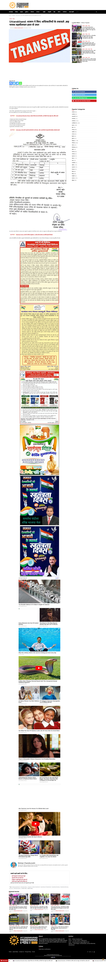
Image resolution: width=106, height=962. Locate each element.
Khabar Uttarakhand (36, 886)
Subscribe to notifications (44, 949)
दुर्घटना (26, 11)
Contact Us (21, 951)
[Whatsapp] (20, 83)
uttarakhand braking (56, 886)
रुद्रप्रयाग (73, 167)
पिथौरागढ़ (73, 147)
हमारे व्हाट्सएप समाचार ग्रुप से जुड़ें (18, 876)
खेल (54, 11)
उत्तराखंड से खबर (24, 888)
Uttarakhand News (17, 888)
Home (10, 951)
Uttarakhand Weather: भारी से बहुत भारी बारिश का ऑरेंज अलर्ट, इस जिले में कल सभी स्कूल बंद (18, 919)
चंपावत (73, 129)
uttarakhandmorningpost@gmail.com (80, 942)
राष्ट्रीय (44, 11)
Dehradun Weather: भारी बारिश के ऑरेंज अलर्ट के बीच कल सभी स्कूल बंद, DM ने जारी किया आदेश (60, 899)
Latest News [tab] (76, 22)
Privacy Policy (28, 951)
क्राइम (21, 11)
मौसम (16, 11)
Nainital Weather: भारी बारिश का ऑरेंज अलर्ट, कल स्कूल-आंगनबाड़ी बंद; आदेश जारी (39, 899)
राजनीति (73, 162)
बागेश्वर (14, 925)
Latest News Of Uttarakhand (46, 886)
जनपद (37, 11)
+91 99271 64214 (76, 940)
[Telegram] (17, 83)
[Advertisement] (39, 71)
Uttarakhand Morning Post (54, 954)
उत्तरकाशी (73, 116)
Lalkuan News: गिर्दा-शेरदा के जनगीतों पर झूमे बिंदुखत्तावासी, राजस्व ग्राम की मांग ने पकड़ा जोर (60, 919)
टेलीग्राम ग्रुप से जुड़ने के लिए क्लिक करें (19, 881)
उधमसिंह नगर (74, 123)
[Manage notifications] (103, 959)
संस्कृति (49, 11)
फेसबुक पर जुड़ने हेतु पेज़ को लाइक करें (19, 879)
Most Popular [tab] (85, 22)
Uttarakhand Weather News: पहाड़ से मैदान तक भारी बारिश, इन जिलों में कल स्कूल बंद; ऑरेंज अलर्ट (18, 899)
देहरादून (14, 18)
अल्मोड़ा (73, 114)
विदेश (73, 171)
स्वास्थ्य (73, 178)
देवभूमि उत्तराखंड (30, 888)
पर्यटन (59, 11)
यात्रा (72, 160)
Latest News (15, 951)
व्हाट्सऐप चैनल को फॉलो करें (17, 877)
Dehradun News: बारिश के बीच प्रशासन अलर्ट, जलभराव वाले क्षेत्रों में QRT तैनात (39, 919)
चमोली (73, 131)
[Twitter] (14, 83)
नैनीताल (34, 905)
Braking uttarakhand (16, 886)
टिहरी (73, 136)
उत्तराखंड (11, 11)
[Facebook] (10, 83)
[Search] (96, 12)
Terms (33, 951)
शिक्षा (18, 925)
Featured (29, 886)
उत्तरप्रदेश (73, 118)
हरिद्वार (73, 180)
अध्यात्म (73, 112)
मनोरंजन (65, 11)
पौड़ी (72, 149)
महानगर (73, 156)
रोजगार (32, 11)
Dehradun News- (24, 886)
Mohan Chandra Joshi (19, 27)
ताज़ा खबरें (71, 11)
